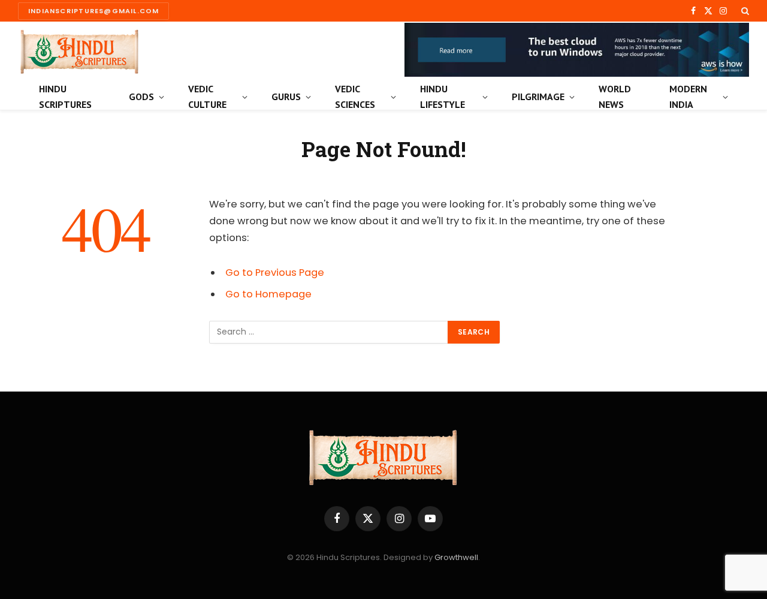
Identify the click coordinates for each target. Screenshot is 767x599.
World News (615, 96)
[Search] (744, 11)
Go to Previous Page (274, 272)
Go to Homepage (268, 294)
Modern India (688, 96)
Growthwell (456, 557)
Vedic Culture (207, 96)
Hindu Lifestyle (442, 96)
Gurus (286, 97)
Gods (141, 97)
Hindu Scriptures (65, 96)
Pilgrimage (538, 97)
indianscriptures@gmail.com (93, 11)
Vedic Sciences (355, 96)
